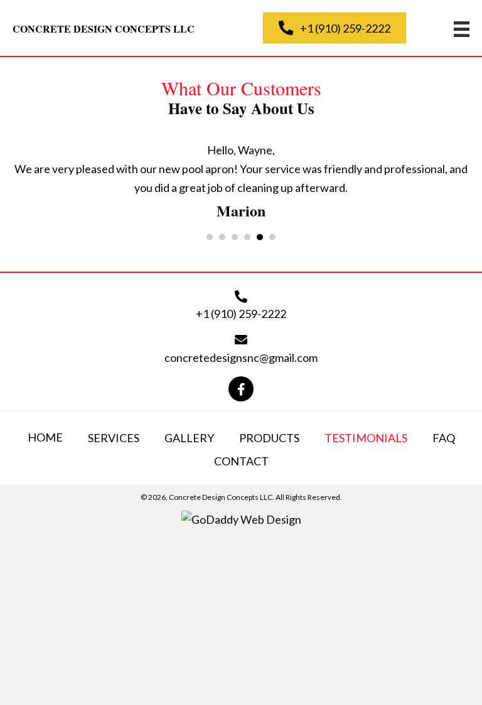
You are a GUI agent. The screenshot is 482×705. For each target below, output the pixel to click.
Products (269, 438)
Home (45, 437)
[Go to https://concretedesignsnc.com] (125, 28)
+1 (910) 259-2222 (241, 314)
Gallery (189, 438)
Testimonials (365, 438)
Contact (241, 461)
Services (113, 438)
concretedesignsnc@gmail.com (241, 357)
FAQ (443, 438)
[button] (334, 28)
